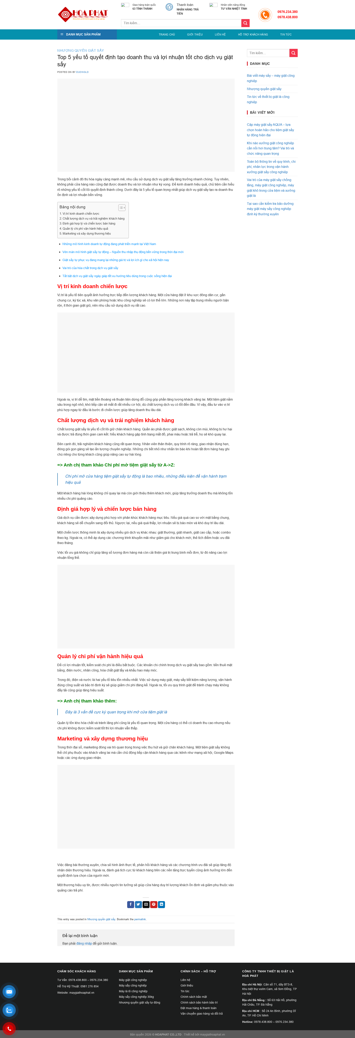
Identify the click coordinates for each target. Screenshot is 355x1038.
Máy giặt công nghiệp (133, 980)
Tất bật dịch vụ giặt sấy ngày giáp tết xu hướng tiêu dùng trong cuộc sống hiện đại (117, 276)
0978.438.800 (78, 980)
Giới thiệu (195, 34)
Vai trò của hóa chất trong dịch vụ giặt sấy (90, 268)
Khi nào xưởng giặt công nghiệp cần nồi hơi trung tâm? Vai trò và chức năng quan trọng (270, 148)
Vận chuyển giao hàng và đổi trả (202, 1013)
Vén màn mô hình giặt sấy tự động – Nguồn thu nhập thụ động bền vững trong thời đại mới (122, 252)
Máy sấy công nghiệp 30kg (136, 996)
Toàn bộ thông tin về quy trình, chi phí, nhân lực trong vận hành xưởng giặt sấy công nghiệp (271, 167)
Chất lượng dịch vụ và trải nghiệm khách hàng (93, 218)
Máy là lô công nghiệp (133, 991)
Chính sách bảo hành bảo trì (199, 1002)
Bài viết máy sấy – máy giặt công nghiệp (271, 78)
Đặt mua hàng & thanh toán (199, 1008)
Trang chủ (167, 34)
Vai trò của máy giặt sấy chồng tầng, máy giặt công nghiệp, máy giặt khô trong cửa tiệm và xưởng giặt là (271, 187)
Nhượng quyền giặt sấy (80, 50)
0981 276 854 (90, 986)
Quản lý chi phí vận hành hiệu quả (85, 228)
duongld (82, 72)
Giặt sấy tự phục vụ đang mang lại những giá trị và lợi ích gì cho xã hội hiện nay (115, 260)
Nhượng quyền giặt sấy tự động (139, 1002)
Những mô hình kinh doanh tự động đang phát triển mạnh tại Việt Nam (109, 244)
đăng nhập (84, 943)
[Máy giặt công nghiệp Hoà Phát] (83, 15)
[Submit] (245, 23)
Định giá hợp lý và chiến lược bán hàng (89, 223)
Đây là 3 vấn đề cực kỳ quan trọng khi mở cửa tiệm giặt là (116, 712)
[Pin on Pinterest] (153, 904)
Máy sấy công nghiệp (133, 985)
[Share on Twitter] (138, 904)
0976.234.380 (288, 12)
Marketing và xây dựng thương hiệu (87, 233)
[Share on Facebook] (130, 904)
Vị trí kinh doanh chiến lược (81, 213)
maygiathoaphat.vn (212, 1034)
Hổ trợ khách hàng (253, 34)
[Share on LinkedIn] (161, 904)
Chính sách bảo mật (194, 996)
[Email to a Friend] (146, 904)
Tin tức (286, 34)
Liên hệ (220, 34)
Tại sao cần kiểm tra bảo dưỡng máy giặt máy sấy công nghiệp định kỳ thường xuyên (270, 209)
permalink (140, 919)
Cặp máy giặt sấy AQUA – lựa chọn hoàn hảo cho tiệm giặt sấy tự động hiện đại (270, 130)
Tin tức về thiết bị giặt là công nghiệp (268, 99)
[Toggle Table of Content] (119, 207)
